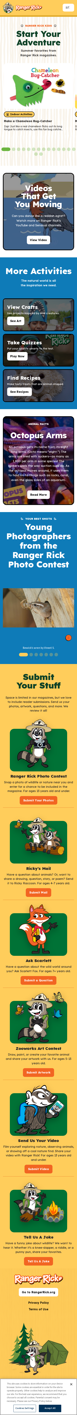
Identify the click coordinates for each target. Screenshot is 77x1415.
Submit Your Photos (38, 800)
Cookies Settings (24, 1408)
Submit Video (38, 1169)
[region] (38, 1397)
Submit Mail (38, 892)
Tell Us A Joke (39, 1261)
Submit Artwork (39, 1072)
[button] (5, 149)
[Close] (71, 1384)
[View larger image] (38, 608)
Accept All (50, 1408)
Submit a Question (38, 980)
